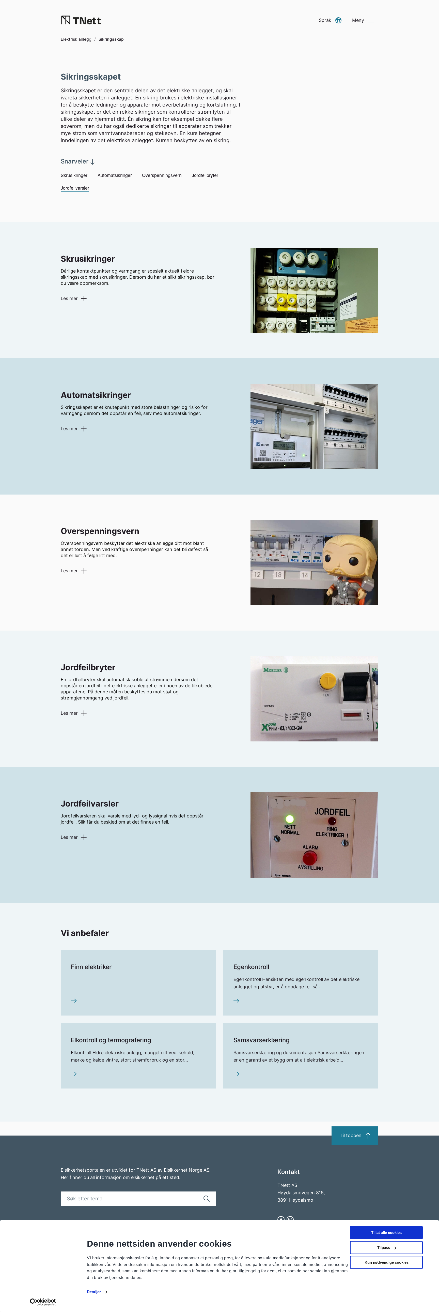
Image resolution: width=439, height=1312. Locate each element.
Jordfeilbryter (205, 175)
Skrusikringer (74, 175)
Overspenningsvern (162, 175)
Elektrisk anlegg (76, 39)
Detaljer (94, 1292)
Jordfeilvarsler (75, 187)
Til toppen (351, 1135)
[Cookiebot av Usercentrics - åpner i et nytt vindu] (43, 1302)
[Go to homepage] (81, 20)
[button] (330, 20)
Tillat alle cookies (386, 1232)
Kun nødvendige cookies (387, 1262)
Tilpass (383, 1247)
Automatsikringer (115, 175)
